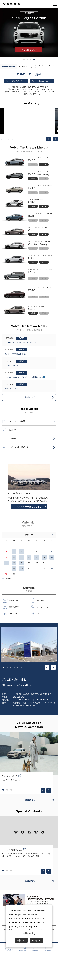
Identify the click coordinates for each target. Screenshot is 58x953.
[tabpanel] (29, 121)
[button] (24, 59)
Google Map (43, 81)
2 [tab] (5, 139)
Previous (48, 139)
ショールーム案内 (17, 421)
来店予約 (13, 438)
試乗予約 (13, 430)
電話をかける (17, 81)
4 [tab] (12, 139)
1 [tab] (1, 139)
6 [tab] (21, 667)
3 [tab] (8, 139)
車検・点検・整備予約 (19, 447)
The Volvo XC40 (9, 776)
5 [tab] (17, 667)
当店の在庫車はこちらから (29, 507)
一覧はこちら (29, 397)
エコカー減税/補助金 (12, 849)
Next (55, 139)
